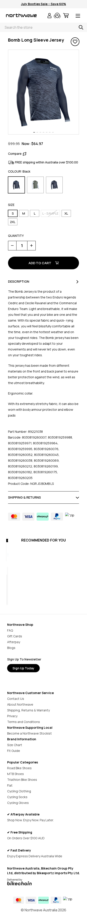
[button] (43, 882)
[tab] (34, 132)
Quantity (16, 236)
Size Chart (14, 745)
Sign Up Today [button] (23, 668)
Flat (9, 785)
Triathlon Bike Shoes (22, 779)
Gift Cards (14, 636)
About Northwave (20, 704)
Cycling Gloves (18, 803)
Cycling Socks (17, 797)
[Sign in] (50, 16)
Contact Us (15, 699)
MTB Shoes (15, 774)
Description (18, 281)
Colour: (19, 171)
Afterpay (13, 642)
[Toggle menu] (77, 16)
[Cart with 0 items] (66, 16)
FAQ (10, 630)
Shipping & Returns (24, 497)
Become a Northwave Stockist (29, 733)
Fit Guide (13, 751)
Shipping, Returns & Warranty (28, 710)
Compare (15, 153)
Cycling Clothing (19, 791)
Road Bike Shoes (19, 768)
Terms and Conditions (23, 722)
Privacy (12, 716)
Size (11, 205)
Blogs (11, 648)
